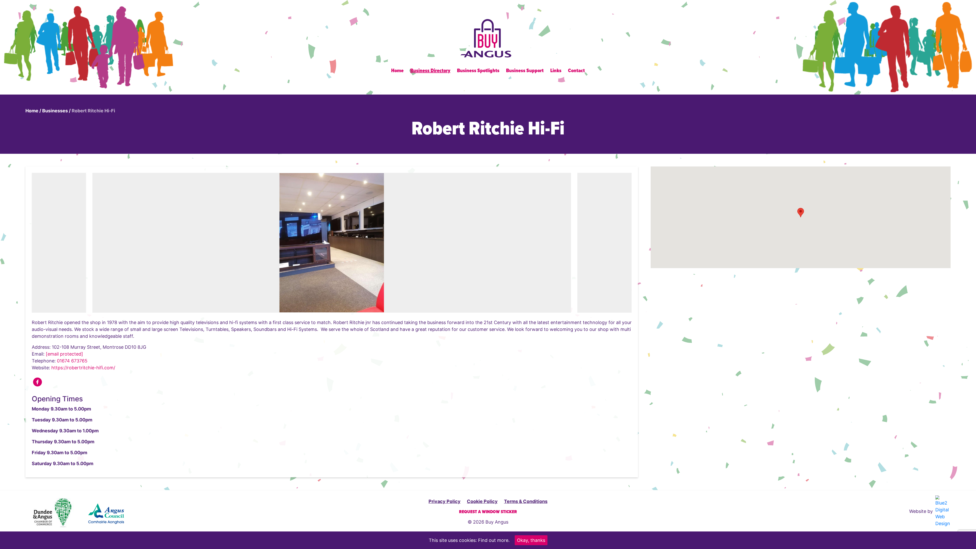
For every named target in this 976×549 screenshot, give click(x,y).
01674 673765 (72, 360)
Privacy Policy (445, 501)
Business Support (525, 71)
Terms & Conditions (525, 501)
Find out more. (494, 540)
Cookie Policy (482, 501)
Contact (576, 71)
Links (555, 71)
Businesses (55, 110)
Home (397, 71)
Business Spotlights (478, 71)
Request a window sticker (488, 512)
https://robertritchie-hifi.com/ (83, 367)
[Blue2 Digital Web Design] (942, 511)
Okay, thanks (531, 540)
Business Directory (430, 71)
